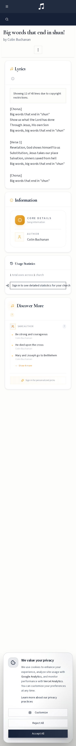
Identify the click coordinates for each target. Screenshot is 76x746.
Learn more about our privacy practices (39, 700)
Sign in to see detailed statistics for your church (39, 286)
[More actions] (38, 50)
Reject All (38, 723)
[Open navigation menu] (7, 6)
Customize (41, 713)
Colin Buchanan (19, 39)
